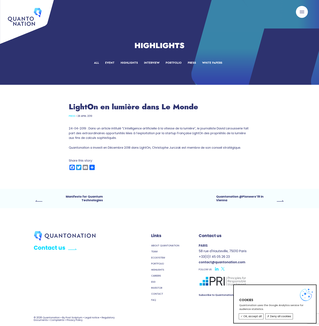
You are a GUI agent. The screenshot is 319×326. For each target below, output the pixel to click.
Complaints (57, 320)
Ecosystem (158, 257)
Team (154, 251)
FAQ (153, 300)
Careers (156, 275)
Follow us (205, 269)
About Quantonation (165, 245)
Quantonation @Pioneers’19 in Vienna (240, 198)
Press (192, 63)
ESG (153, 282)
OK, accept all (252, 316)
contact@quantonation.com (222, 262)
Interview (152, 63)
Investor (156, 288)
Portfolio (174, 63)
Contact (157, 293)
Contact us (49, 248)
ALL (96, 63)
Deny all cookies (280, 316)
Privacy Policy (75, 320)
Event (109, 63)
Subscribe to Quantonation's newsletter (224, 295)
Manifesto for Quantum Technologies (84, 198)
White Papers (212, 63)
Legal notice (92, 317)
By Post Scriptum (72, 317)
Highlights (129, 63)
